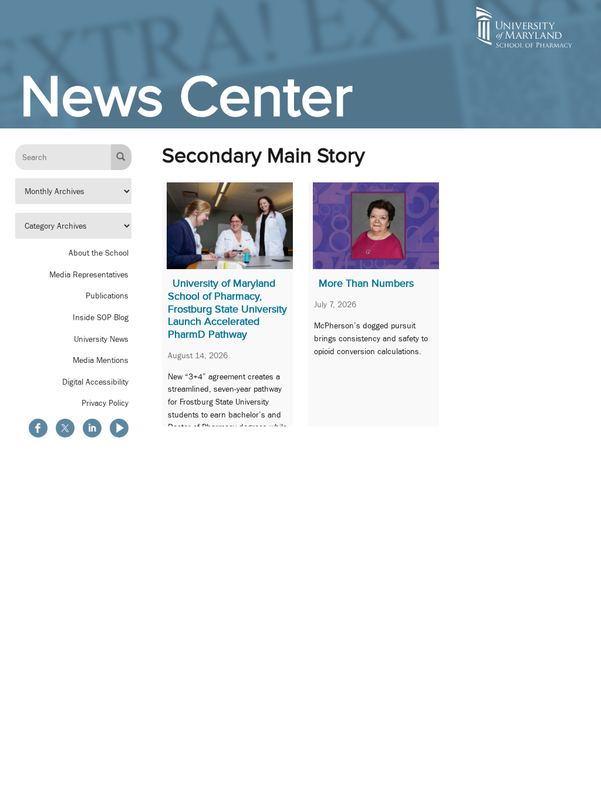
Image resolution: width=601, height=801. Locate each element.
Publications (107, 295)
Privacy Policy (105, 403)
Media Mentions (101, 360)
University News (101, 339)
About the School (99, 252)
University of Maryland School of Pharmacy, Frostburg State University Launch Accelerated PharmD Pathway (227, 308)
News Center (186, 96)
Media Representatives (89, 274)
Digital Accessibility (95, 381)
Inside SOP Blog (101, 317)
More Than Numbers (366, 283)
